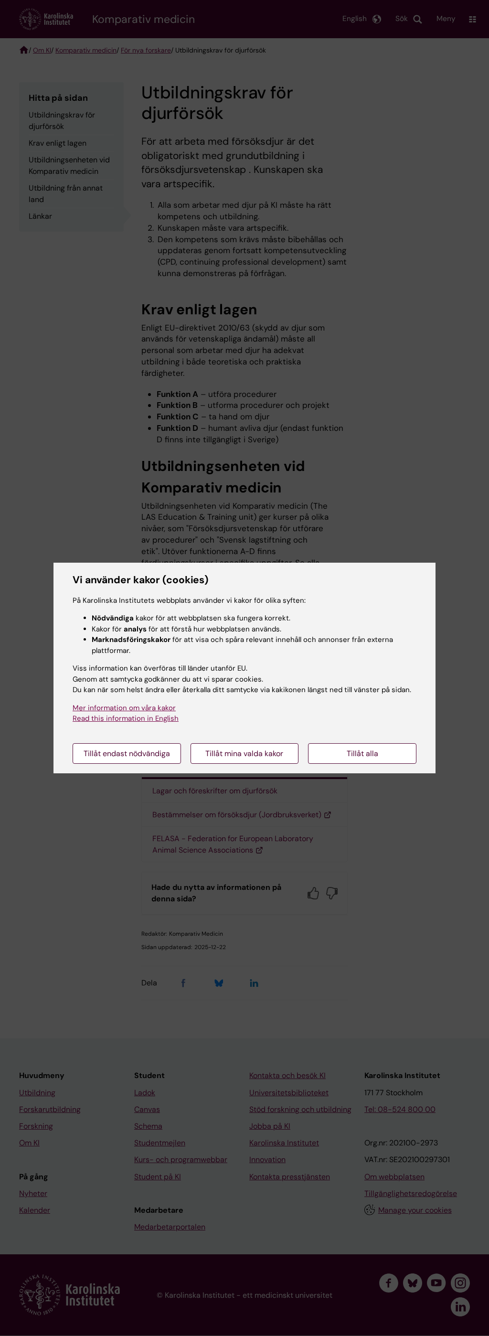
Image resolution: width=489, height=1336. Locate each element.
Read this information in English (126, 718)
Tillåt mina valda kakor (244, 753)
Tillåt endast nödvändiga (127, 753)
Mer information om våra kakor (124, 708)
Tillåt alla (362, 753)
